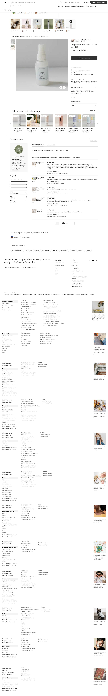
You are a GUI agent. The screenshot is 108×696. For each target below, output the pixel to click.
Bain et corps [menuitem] (5, 477)
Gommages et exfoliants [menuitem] (27, 479)
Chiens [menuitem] (4, 615)
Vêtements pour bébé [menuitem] (7, 596)
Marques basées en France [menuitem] (50, 319)
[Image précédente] (60, 87)
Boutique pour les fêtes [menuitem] (26, 314)
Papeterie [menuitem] (4, 557)
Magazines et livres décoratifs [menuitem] (9, 684)
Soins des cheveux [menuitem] (7, 486)
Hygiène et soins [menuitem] (6, 492)
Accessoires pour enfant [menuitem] (8, 594)
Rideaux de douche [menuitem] (26, 368)
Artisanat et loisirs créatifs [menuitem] (9, 547)
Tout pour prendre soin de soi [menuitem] (28, 329)
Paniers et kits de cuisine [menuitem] (8, 424)
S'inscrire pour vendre (74, 2)
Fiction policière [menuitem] (25, 671)
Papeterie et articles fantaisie (68, 6)
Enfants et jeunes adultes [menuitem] (8, 682)
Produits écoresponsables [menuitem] (8, 672)
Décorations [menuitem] (24, 345)
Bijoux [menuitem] (3, 342)
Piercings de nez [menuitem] (25, 513)
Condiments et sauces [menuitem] (7, 414)
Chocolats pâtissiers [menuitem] (26, 407)
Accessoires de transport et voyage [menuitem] (29, 609)
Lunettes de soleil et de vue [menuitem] (28, 449)
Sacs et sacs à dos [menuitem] (25, 432)
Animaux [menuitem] (4, 348)
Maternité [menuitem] (4, 583)
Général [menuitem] (4, 680)
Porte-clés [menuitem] (23, 445)
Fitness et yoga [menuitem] (6, 479)
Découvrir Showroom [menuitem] (7, 437)
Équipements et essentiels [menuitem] (8, 581)
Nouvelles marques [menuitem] (25, 333)
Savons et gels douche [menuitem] (26, 482)
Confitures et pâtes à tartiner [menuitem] (9, 420)
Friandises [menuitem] (23, 630)
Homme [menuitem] (4, 350)
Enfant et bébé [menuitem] (6, 346)
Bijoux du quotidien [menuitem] (26, 327)
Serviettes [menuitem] (23, 370)
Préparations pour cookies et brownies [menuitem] (30, 405)
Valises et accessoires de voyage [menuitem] (29, 453)
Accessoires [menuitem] (5, 441)
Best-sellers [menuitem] (5, 670)
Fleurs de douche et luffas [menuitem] (27, 477)
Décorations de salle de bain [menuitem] (28, 364)
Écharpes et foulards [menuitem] (26, 447)
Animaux (87, 6)
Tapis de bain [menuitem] (24, 366)
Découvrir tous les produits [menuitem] (9, 395)
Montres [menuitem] (23, 457)
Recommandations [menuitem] (7, 307)
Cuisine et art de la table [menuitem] (46, 337)
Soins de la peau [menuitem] (6, 494)
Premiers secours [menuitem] (25, 581)
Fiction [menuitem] (22, 667)
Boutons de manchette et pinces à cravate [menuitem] (8, 518)
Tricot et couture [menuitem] (25, 545)
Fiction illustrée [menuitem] (25, 675)
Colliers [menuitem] (4, 528)
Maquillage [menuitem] (5, 488)
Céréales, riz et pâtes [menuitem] (7, 409)
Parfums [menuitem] (4, 482)
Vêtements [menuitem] (5, 445)
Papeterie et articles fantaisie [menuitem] (9, 344)
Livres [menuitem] (3, 352)
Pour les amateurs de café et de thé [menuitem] (52, 310)
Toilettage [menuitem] (23, 624)
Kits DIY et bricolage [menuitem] (26, 543)
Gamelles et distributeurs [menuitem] (27, 607)
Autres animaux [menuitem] (6, 617)
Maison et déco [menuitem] (6, 333)
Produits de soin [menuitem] (6, 646)
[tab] (38, 144)
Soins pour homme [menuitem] (7, 490)
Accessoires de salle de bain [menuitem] (28, 362)
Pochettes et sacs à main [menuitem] (27, 436)
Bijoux (58, 6)
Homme (92, 6)
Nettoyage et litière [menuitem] (26, 611)
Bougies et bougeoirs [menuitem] (26, 341)
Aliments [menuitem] (23, 621)
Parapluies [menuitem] (23, 459)
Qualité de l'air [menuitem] (24, 570)
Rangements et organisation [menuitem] (47, 339)
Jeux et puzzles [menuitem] (6, 549)
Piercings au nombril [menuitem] (26, 507)
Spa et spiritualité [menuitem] (6, 496)
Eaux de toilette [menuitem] (25, 642)
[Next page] (73, 223)
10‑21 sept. (89, 70)
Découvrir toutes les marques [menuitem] (9, 393)
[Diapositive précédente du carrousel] (10, 123)
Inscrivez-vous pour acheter (99, 2)
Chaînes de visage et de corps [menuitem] (28, 509)
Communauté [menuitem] (5, 303)
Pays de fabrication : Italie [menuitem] (50, 325)
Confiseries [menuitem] (5, 416)
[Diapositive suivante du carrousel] (97, 123)
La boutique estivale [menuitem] (26, 306)
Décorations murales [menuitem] (45, 343)
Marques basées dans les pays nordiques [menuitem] (54, 323)
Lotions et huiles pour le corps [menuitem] (28, 473)
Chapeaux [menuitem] (23, 443)
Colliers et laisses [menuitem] (25, 615)
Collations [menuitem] (4, 422)
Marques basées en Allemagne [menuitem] (51, 321)
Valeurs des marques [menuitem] (7, 305)
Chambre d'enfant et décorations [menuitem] (7, 585)
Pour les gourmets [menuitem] (48, 308)
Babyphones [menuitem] (24, 572)
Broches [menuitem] (4, 515)
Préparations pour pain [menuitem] (26, 399)
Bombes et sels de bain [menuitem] (27, 471)
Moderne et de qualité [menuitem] (49, 302)
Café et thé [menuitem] (5, 411)
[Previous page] (57, 223)
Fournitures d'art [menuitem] (25, 541)
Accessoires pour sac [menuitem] (26, 461)
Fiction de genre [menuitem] (25, 669)
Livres (96, 6)
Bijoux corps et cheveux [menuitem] (8, 511)
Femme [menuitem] (4, 337)
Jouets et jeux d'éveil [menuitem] (7, 590)
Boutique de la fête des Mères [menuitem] (28, 302)
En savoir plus (89, 74)
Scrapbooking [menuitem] (24, 547)
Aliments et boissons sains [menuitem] (50, 306)
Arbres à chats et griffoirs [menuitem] (27, 617)
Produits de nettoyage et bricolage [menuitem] (49, 335)
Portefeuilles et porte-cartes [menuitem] (28, 455)
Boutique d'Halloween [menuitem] (26, 308)
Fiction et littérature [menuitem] (7, 677)
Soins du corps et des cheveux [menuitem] (28, 576)
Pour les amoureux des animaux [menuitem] (29, 323)
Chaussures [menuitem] (5, 443)
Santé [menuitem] (22, 626)
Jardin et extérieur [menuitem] (25, 343)
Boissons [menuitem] (4, 407)
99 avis (21, 179)
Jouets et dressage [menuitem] (25, 628)
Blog (66, 2)
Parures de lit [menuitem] (24, 339)
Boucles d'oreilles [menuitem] (6, 520)
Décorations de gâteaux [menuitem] (27, 401)
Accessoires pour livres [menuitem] (8, 686)
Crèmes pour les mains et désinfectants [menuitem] (31, 475)
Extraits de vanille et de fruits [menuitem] (28, 416)
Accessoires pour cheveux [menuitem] (27, 441)
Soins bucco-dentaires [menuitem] (26, 578)
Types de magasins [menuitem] (7, 309)
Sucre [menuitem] (22, 414)
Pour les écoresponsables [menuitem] (27, 321)
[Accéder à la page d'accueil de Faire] (6, 2)
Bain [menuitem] (22, 337)
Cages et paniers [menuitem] (25, 619)
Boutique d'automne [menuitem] (26, 310)
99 (78, 41)
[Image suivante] (64, 87)
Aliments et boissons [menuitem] (7, 335)
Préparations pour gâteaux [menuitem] (27, 403)
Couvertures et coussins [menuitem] (46, 341)
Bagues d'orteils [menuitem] (25, 515)
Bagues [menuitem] (4, 530)
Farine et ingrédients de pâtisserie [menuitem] (29, 411)
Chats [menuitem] (3, 613)
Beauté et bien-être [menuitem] (7, 340)
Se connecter (85, 2)
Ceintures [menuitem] (23, 434)
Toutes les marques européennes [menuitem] (52, 315)
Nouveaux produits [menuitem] (25, 335)
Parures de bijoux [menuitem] (6, 523)
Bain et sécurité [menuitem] (6, 578)
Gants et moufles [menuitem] (25, 439)
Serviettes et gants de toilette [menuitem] (28, 583)
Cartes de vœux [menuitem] (6, 553)
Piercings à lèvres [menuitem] (25, 511)
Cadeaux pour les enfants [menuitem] (27, 325)
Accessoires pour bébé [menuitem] (8, 592)
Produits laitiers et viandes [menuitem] (9, 418)
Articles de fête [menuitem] (6, 555)
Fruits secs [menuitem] (23, 409)
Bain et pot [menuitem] (23, 574)
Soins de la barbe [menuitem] (25, 638)
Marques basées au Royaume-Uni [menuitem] (52, 317)
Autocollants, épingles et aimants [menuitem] (8, 560)
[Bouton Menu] (2, 10)
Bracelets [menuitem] (4, 513)
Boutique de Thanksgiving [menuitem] (27, 312)
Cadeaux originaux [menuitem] (25, 319)
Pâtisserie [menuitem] (4, 405)
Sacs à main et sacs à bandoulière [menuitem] (29, 463)
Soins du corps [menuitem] (24, 640)
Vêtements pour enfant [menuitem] (8, 599)
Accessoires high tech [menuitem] (26, 451)
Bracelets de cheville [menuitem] (26, 505)
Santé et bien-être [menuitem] (6, 484)
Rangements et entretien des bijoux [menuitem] (9, 525)
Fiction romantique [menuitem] (25, 673)
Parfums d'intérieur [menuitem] (45, 333)
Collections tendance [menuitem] (7, 301)
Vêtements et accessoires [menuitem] (27, 613)
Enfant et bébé (80, 6)
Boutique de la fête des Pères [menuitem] (28, 304)
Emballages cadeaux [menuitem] (7, 551)
